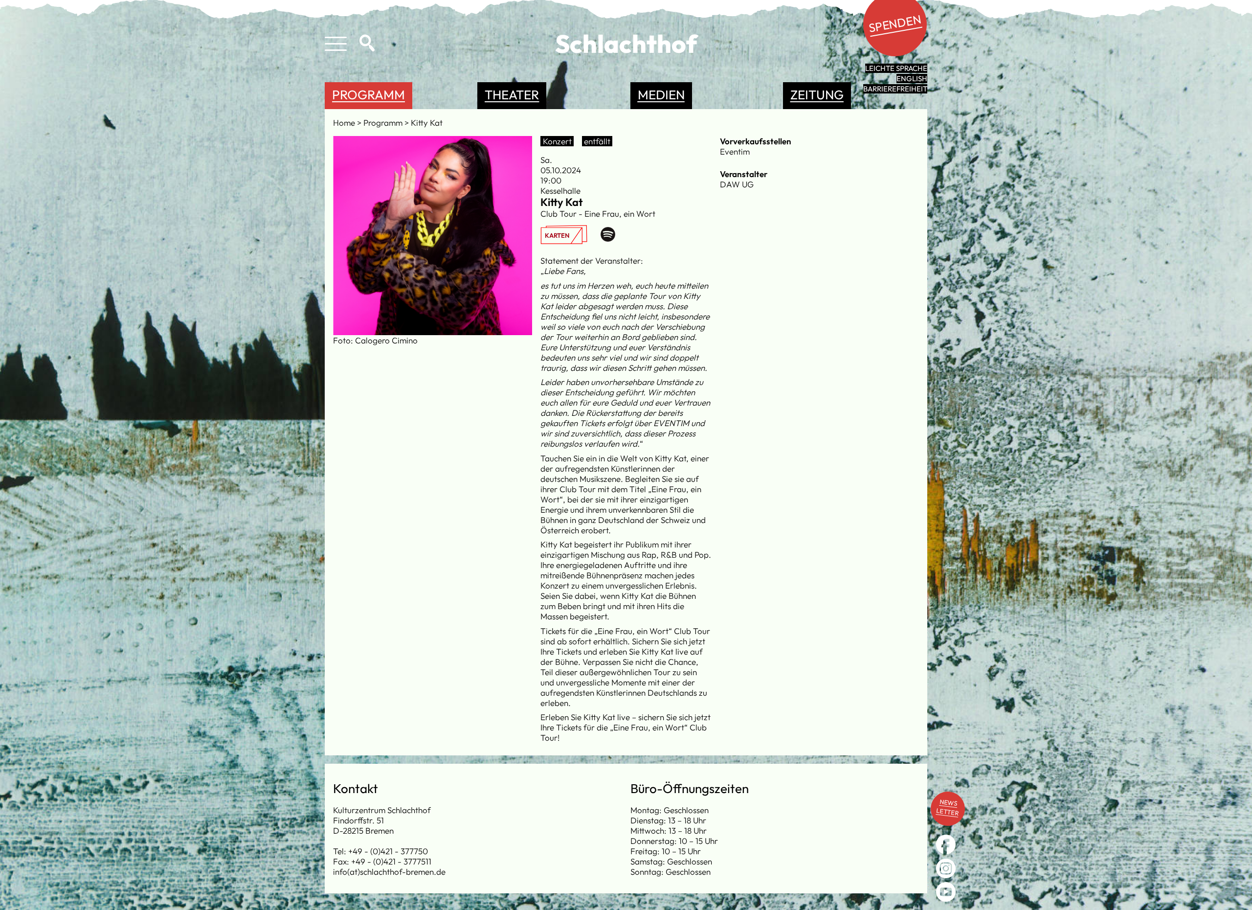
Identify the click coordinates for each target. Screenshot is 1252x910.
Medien (661, 95)
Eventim (735, 151)
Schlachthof (626, 43)
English (911, 78)
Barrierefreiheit (895, 88)
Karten (557, 235)
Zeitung (817, 95)
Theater (512, 95)
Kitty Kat (427, 122)
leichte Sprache (896, 68)
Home (345, 122)
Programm (368, 95)
